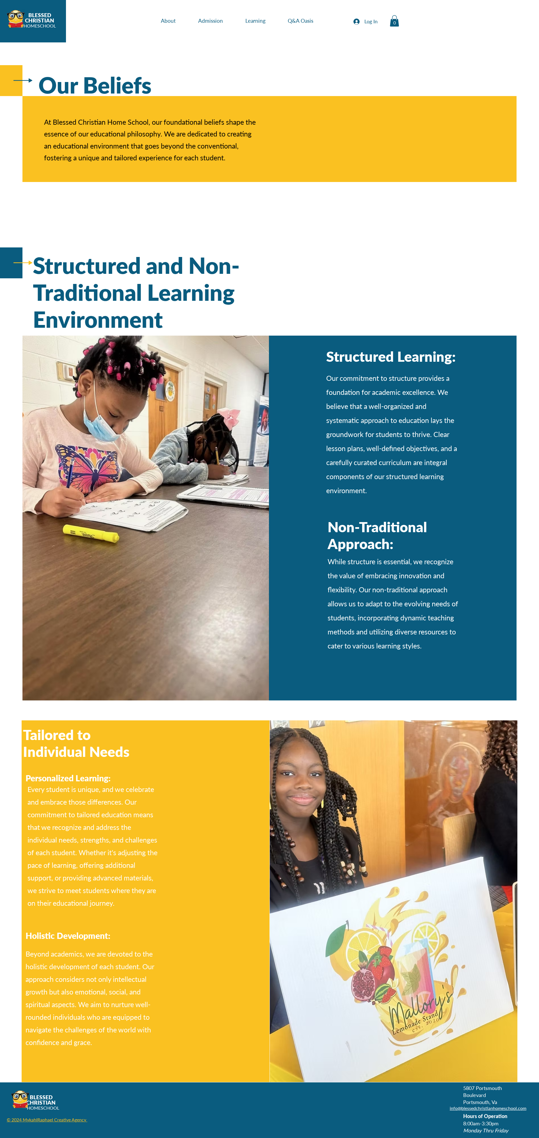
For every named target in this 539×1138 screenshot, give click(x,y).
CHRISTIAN (39, 20)
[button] (175, 21)
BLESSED (39, 15)
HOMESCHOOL (40, 25)
